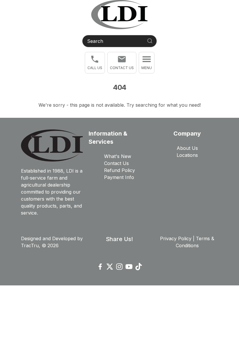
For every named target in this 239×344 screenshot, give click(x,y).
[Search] (150, 41)
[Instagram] (119, 267)
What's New (117, 156)
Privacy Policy (175, 238)
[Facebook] (100, 267)
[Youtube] (129, 267)
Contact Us (116, 163)
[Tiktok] (138, 267)
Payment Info (119, 177)
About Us (187, 148)
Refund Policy (119, 170)
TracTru (30, 245)
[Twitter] (109, 267)
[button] (95, 62)
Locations (187, 155)
